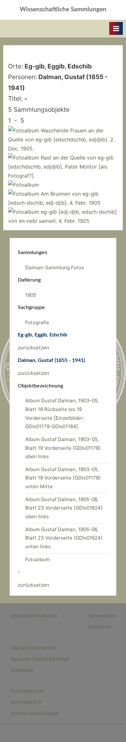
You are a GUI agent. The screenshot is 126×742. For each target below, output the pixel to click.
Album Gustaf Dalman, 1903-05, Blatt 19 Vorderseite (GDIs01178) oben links (63, 447)
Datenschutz (102, 615)
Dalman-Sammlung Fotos (54, 267)
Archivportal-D (26, 702)
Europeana (22, 670)
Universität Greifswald (34, 615)
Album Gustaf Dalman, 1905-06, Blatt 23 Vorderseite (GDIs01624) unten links (64, 538)
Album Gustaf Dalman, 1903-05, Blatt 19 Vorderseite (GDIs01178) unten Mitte (63, 478)
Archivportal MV (27, 691)
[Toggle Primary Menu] (116, 28)
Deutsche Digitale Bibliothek (40, 659)
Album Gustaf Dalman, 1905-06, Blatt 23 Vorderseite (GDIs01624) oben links (64, 508)
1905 (30, 295)
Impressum (100, 626)
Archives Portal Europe (34, 713)
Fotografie (37, 322)
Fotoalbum (37, 559)
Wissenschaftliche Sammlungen (63, 9)
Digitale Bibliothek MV (33, 647)
